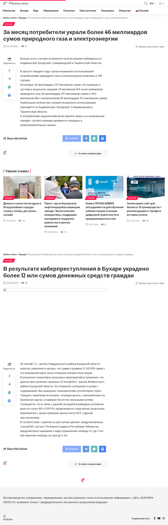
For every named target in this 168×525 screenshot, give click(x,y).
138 (147, 220)
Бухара (8, 24)
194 (23, 220)
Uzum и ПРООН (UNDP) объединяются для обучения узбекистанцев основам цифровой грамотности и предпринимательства (105, 211)
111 (65, 232)
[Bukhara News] (19, 3)
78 (26, 282)
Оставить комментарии (89, 153)
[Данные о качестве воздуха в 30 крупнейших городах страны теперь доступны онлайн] (22, 187)
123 (25, 509)
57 (26, 46)
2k (105, 224)
